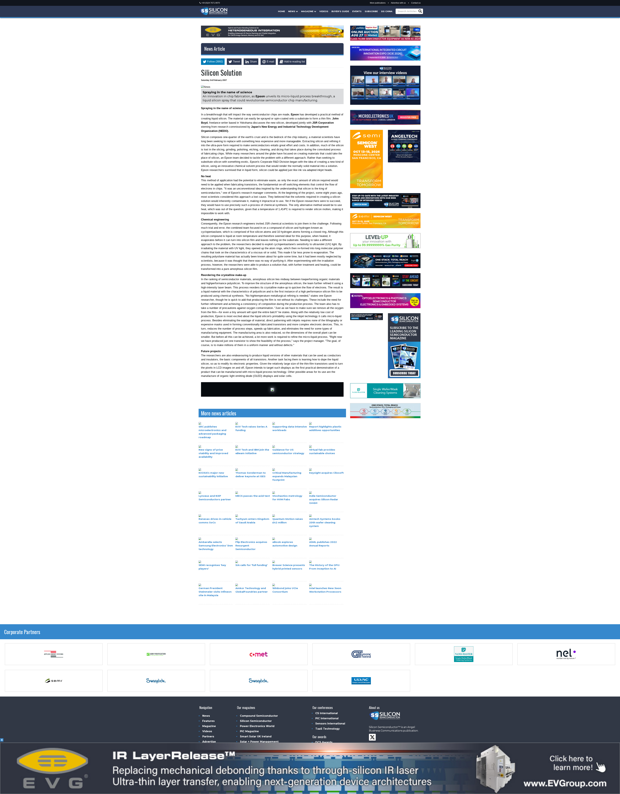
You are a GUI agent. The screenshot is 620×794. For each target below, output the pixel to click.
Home (281, 11)
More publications (378, 3)
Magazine (307, 11)
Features (208, 721)
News (292, 11)
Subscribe (371, 11)
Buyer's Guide (340, 11)
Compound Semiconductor (259, 715)
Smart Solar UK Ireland (256, 736)
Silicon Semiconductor (256, 721)
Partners (208, 736)
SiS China (386, 11)
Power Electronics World (257, 726)
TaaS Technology (327, 728)
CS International (326, 713)
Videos (323, 11)
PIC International (327, 718)
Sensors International (330, 723)
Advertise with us (398, 3)
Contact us (416, 3)
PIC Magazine (249, 731)
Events (357, 11)
